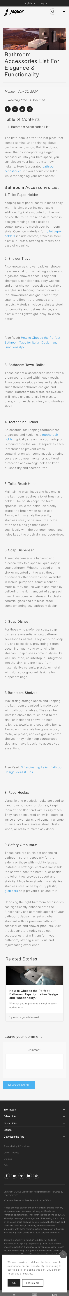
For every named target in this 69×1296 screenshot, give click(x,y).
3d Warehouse (36, 1176)
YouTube (14, 1176)
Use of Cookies (11, 1152)
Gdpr (6, 1165)
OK (14, 1282)
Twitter (21, 1176)
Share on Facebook (8, 109)
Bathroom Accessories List (30, 127)
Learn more (34, 1282)
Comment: (34, 1049)
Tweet (22, 109)
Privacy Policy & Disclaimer (17, 1146)
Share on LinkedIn (15, 109)
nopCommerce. (11, 1195)
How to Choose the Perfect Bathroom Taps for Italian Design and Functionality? (33, 994)
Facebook (7, 1176)
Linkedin (29, 1176)
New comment (18, 1085)
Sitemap (8, 1158)
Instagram (30, 109)
